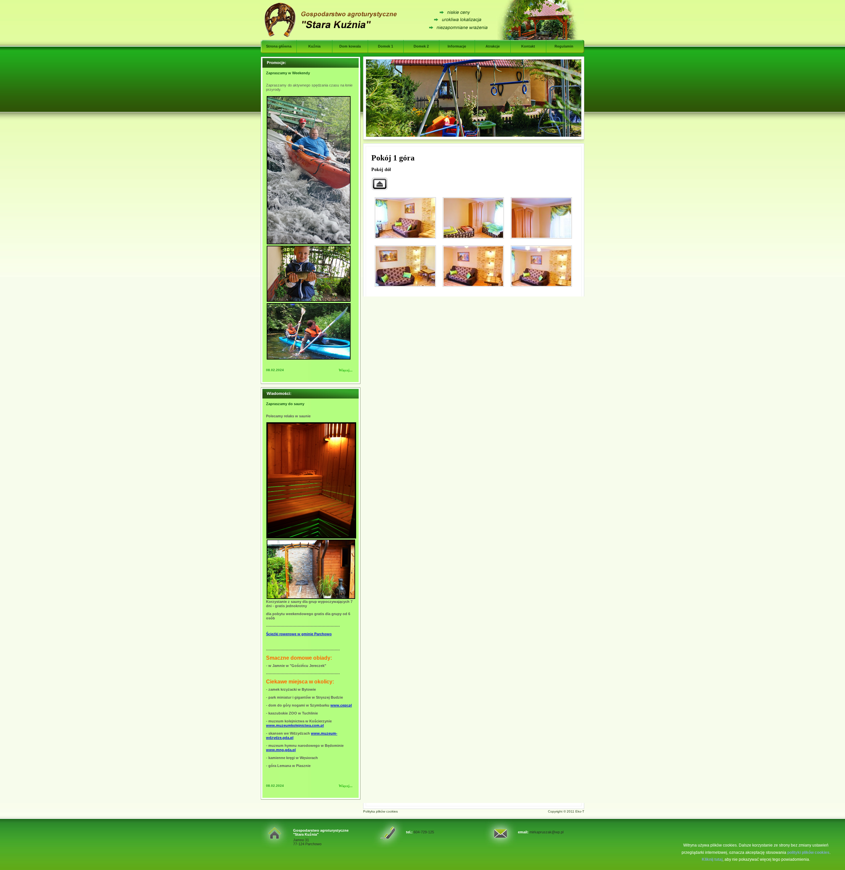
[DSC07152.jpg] (473, 218)
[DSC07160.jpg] (541, 266)
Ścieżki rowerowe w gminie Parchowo (299, 634)
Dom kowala (350, 46)
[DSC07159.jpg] (473, 266)
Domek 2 (421, 46)
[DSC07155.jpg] (405, 266)
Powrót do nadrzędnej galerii (379, 183)
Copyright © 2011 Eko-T (566, 811)
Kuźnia (314, 46)
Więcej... (346, 370)
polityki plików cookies (808, 852)
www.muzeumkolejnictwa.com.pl (295, 725)
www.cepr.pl (341, 705)
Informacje (457, 46)
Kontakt (528, 46)
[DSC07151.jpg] (405, 218)
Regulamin (564, 46)
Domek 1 (385, 46)
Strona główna (278, 46)
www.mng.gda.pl (281, 750)
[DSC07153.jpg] (541, 218)
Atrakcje (493, 46)
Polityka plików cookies (380, 811)
